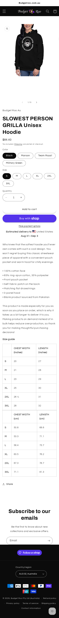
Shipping (18, 144)
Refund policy (49, 598)
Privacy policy (13, 603)
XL (37, 176)
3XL (8, 183)
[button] (4, 11)
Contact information (31, 608)
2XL (49, 176)
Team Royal (45, 155)
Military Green (14, 163)
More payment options (29, 226)
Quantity (7, 191)
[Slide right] (36, 102)
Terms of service (31, 603)
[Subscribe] (49, 540)
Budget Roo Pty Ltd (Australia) (25, 598)
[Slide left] (22, 102)
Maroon (25, 155)
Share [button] (9, 484)
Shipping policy (49, 603)
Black (9, 155)
